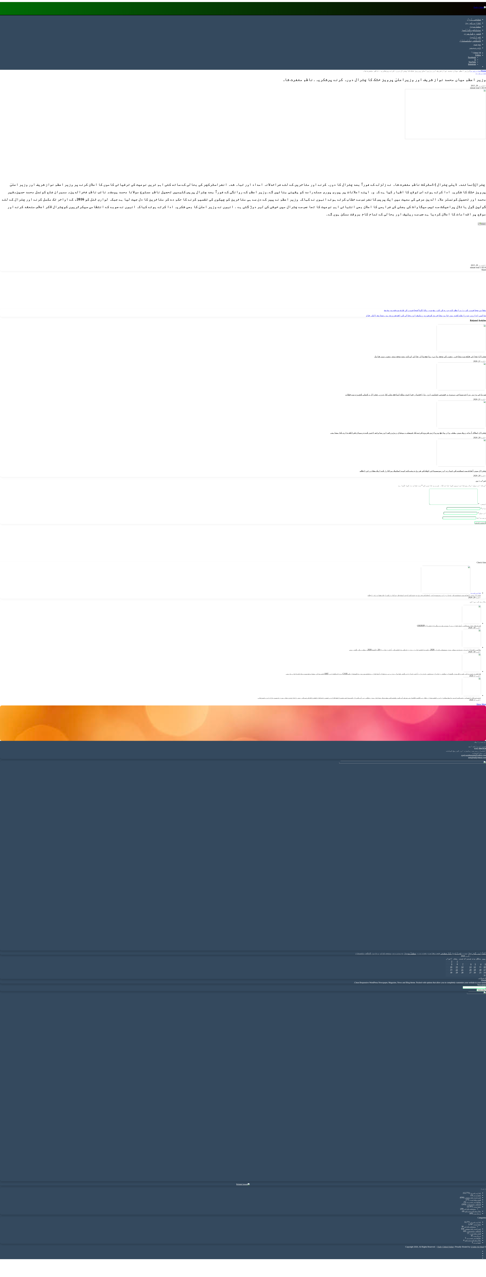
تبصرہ (482, 504)
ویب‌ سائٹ (481, 518)
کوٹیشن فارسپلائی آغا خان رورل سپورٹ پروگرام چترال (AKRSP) (449, 625)
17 (485, 970)
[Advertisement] (410, 159)
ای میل (482, 513)
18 (480, 970)
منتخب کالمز (471, 29)
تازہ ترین (473, 22)
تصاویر (464, 953)
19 (475, 970)
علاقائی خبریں (422, 953)
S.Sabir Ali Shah (477, 1247)
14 (462, 967)
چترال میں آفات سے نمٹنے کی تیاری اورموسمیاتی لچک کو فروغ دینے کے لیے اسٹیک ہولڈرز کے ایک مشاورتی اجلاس (423, 470)
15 (457, 967)
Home (483, 71)
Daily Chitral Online (445, 1247)
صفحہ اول (474, 19)
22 (457, 970)
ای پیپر (475, 47)
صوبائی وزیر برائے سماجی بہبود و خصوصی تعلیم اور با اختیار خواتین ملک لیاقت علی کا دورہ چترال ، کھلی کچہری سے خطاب (415, 394)
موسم (477, 44)
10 (485, 967)
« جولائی (482, 978)
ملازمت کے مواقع (397, 953)
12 (475, 967)
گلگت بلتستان (470, 40)
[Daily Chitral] (480, 7)
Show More (481, 704)
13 (470, 967)
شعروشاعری (472, 33)
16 (451, 967)
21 (462, 970)
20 (470, 970)
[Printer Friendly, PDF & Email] (482, 224)
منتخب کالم (386, 953)
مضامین (475, 26)
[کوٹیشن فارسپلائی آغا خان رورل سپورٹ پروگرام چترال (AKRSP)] (471, 623)
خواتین (475, 36)
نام (483, 508)
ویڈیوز (375, 953)
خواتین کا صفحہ (451, 953)
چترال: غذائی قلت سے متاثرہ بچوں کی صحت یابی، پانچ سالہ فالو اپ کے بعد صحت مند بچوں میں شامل (430, 356)
